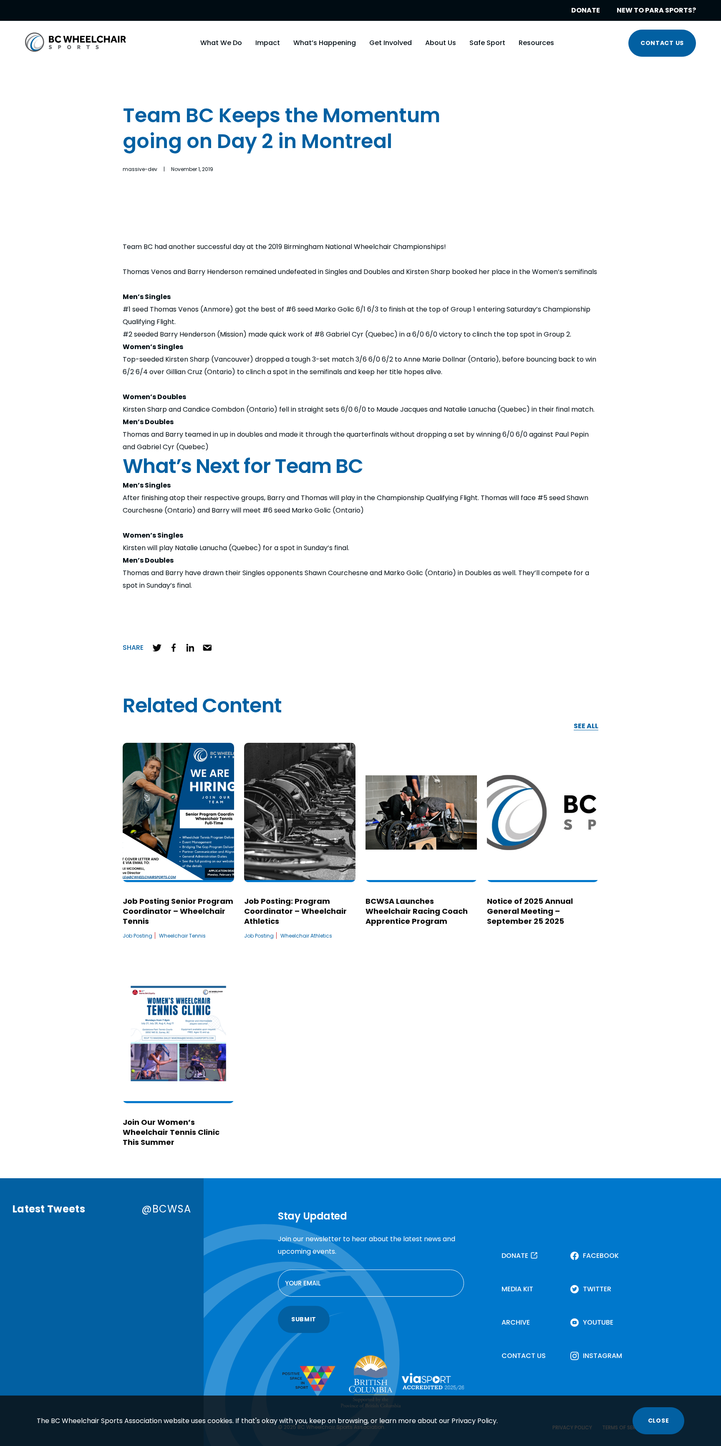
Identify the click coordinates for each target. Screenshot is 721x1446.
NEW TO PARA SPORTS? (656, 10)
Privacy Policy (474, 1421)
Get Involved (390, 43)
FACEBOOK (601, 1255)
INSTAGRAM (602, 1355)
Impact (267, 43)
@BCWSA (166, 1209)
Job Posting (137, 935)
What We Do (221, 43)
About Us (440, 43)
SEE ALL (586, 726)
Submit (303, 1319)
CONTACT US (662, 43)
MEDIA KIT (517, 1289)
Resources (536, 43)
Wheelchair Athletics (306, 935)
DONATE (585, 10)
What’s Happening (324, 43)
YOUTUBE (598, 1322)
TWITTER (597, 1289)
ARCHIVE (516, 1322)
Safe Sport (487, 43)
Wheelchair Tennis (182, 935)
